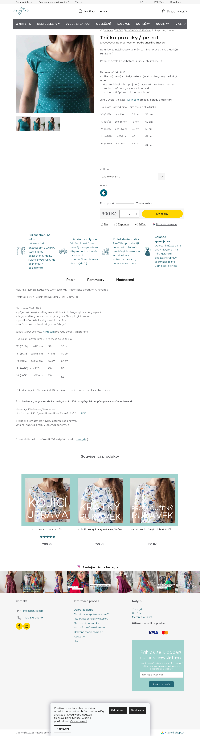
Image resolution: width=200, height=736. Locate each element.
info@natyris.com (33, 610)
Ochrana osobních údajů (88, 632)
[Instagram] (26, 626)
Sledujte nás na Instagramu (103, 567)
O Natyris (137, 609)
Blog (76, 641)
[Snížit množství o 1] (122, 214)
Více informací (78, 721)
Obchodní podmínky (86, 623)
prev (18, 511)
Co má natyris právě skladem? (54, 2)
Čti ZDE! (81, 413)
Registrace (175, 2)
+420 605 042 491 (33, 617)
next (182, 511)
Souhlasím (137, 710)
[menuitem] (23, 24)
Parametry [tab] (95, 279)
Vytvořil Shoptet (174, 732)
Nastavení (63, 728)
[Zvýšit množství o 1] (136, 214)
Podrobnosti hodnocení (151, 42)
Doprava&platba (24, 2)
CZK (142, 2)
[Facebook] (19, 626)
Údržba (136, 613)
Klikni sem (133, 99)
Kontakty (79, 636)
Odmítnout (118, 710)
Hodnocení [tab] (125, 279)
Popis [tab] (70, 279)
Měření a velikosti (142, 617)
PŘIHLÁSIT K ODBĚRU (161, 684)
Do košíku (162, 213)
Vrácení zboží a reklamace (89, 627)
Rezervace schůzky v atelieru (91, 618)
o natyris (81, 439)
